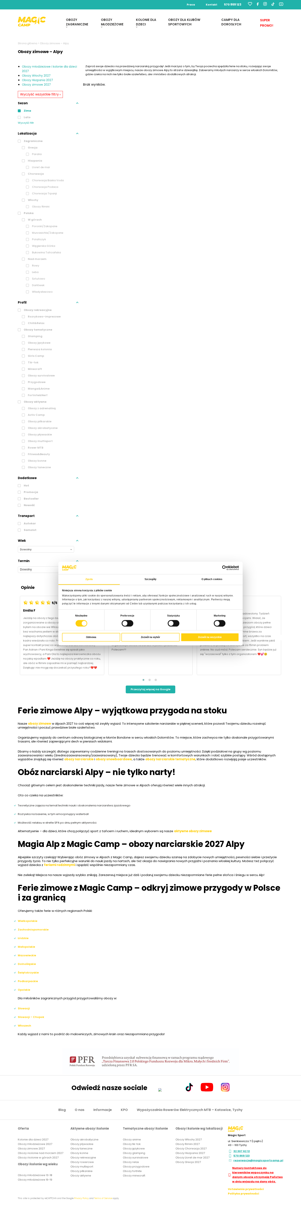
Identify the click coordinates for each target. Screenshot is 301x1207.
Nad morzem (36, 259)
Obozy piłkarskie (39, 421)
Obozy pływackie (39, 434)
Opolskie (24, 990)
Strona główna (27, 43)
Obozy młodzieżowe (112, 22)
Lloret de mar (40, 167)
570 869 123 (232, 4)
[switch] (127, 623)
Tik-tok (32, 362)
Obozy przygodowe (136, 1166)
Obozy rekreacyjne (37, 310)
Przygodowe (36, 382)
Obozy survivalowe (41, 375)
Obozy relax (131, 1162)
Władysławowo (42, 292)
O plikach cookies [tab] (212, 579)
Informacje (102, 1109)
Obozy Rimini (40, 207)
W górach (34, 220)
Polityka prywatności (243, 1194)
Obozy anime (132, 1139)
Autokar (29, 523)
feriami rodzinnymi (59, 865)
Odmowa (91, 637)
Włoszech (24, 1026)
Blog (62, 1109)
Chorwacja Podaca (44, 187)
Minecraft (34, 369)
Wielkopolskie (27, 921)
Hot (26, 485)
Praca (191, 4)
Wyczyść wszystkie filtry (40, 94)
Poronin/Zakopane (44, 226)
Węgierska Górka (43, 246)
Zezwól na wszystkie (210, 637)
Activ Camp (36, 415)
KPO (124, 1109)
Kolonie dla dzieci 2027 (33, 1139)
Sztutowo (38, 279)
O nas (79, 1109)
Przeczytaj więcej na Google (150, 689)
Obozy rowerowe (82, 1162)
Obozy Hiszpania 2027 (37, 80)
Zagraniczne (33, 141)
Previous (16, 637)
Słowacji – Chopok (31, 1017)
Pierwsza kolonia (39, 349)
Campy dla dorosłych (231, 22)
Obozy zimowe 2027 (36, 85)
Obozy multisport (40, 441)
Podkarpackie (28, 981)
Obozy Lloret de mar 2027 (192, 1157)
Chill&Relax (35, 323)
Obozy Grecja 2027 (188, 1162)
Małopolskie (26, 947)
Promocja (30, 492)
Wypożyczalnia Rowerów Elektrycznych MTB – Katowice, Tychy (190, 1109)
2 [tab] (149, 680)
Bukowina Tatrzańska (46, 252)
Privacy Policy (81, 1198)
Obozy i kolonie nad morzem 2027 (40, 1153)
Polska (28, 213)
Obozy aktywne (34, 402)
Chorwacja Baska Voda (47, 180)
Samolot (29, 530)
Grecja (32, 148)
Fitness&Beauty (38, 454)
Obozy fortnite (132, 1171)
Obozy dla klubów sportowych (184, 22)
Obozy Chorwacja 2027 (191, 1148)
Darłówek (37, 285)
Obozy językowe (38, 343)
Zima (27, 111)
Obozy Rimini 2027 (187, 1144)
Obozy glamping (134, 1153)
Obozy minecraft (134, 1176)
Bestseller (31, 499)
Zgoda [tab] (89, 579)
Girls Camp (35, 356)
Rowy (35, 265)
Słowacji (24, 1008)
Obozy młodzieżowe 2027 (35, 1144)
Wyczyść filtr (26, 123)
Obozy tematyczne (37, 330)
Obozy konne (36, 461)
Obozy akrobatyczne (42, 428)
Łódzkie (23, 938)
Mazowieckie (27, 955)
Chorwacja (35, 174)
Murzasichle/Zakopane (47, 233)
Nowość (29, 505)
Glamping (34, 336)
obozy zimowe (39, 723)
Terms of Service (103, 1198)
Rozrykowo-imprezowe (44, 316)
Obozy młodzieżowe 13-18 (35, 1175)
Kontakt (211, 4)
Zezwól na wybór (150, 637)
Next (284, 637)
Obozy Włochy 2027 (36, 76)
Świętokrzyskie (28, 973)
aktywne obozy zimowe (193, 831)
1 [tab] (143, 680)
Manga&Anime (38, 389)
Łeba (34, 272)
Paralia (36, 154)
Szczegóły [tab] (151, 579)
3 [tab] (156, 680)
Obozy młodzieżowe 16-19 (35, 1180)
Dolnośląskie (27, 964)
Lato (27, 117)
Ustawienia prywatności (246, 1189)
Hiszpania (34, 161)
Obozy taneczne (39, 467)
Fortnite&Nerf (37, 395)
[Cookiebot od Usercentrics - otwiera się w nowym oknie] (221, 568)
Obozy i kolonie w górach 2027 (38, 1157)
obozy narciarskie (79, 759)
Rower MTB (35, 448)
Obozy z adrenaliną (41, 408)
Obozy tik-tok (132, 1144)
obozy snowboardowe (114, 759)
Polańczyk (38, 239)
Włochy (32, 200)
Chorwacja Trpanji (44, 193)
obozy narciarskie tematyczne (170, 759)
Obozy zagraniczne (77, 22)
